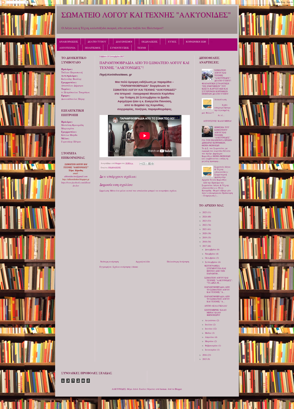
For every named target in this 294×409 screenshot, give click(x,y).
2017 (204, 245)
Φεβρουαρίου (211, 345)
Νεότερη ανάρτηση (109, 261)
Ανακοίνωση (220, 99)
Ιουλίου (209, 324)
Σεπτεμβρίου (211, 262)
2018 (204, 241)
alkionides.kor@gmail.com (75, 176)
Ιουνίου (209, 328)
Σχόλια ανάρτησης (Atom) (125, 266)
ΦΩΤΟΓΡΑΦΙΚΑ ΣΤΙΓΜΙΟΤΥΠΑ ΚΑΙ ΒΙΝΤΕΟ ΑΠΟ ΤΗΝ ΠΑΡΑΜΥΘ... (215, 269)
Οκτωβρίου (210, 257)
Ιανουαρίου (211, 349)
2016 (204, 354)
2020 (204, 233)
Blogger (178, 389)
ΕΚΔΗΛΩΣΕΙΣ (150, 41)
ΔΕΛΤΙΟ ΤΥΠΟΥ (97, 41)
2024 (204, 216)
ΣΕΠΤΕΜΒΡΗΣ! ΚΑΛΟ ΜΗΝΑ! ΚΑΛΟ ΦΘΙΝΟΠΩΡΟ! (215, 312)
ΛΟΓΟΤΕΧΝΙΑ (67, 47)
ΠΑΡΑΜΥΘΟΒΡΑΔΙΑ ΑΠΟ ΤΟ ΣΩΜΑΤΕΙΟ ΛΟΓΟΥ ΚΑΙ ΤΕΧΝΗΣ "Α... (217, 290)
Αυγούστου (211, 320)
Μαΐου (208, 332)
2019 (204, 237)
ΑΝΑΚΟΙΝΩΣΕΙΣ (68, 41)
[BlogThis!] (143, 163)
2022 (204, 224)
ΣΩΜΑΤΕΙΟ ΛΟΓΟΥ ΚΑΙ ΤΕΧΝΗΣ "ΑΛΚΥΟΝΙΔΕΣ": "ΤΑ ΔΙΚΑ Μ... (218, 280)
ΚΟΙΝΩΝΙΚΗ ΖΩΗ (196, 41)
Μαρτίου (209, 341)
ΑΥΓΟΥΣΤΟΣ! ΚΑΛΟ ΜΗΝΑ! (217, 120)
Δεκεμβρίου (211, 249)
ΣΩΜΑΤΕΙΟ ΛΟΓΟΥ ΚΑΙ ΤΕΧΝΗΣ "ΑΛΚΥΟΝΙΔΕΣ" (146, 14)
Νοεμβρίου (210, 253)
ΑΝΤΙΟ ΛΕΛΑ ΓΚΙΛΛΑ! (215, 305)
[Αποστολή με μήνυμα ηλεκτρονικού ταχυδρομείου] (140, 163)
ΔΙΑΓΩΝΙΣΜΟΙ (124, 41)
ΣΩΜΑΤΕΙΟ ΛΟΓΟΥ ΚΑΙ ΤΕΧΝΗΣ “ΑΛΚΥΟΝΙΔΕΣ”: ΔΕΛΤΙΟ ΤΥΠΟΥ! (222, 75)
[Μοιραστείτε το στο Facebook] (149, 163)
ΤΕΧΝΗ (141, 47)
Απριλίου (210, 337)
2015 (204, 359)
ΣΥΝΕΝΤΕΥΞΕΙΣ (119, 47)
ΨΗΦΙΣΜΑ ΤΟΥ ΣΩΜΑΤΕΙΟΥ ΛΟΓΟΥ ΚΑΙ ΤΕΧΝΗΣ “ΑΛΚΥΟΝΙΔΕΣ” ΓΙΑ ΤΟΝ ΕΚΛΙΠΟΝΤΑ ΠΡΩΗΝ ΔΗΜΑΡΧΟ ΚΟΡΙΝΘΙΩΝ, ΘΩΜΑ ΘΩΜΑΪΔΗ (217, 136)
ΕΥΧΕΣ (172, 41)
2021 (204, 229)
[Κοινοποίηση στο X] (146, 163)
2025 (204, 212)
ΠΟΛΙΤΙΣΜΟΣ (93, 47)
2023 (204, 220)
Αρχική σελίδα (143, 261)
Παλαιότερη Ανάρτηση (178, 261)
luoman (163, 389)
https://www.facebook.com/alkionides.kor (75, 184)
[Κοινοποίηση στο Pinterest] (152, 163)
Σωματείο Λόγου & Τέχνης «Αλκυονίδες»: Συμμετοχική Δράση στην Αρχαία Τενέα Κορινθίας (216, 173)
